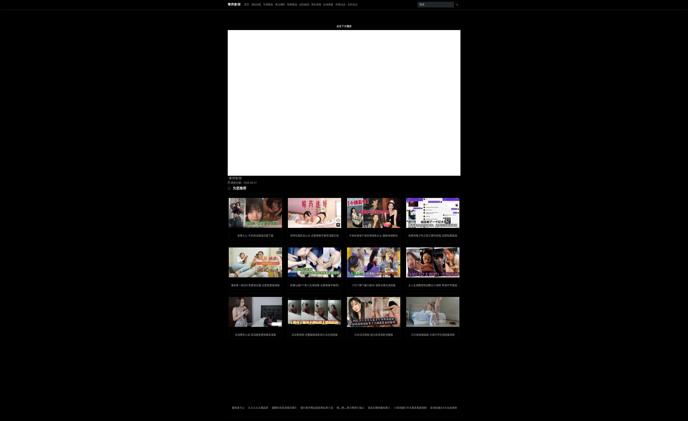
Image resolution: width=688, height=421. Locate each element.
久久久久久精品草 (238, 407)
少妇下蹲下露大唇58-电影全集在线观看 (374, 285)
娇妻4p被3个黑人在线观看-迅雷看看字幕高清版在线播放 (321, 285)
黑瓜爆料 (280, 4)
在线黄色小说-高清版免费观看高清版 (255, 334)
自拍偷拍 (304, 4)
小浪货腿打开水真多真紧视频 (390, 407)
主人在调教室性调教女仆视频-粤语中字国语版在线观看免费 (441, 285)
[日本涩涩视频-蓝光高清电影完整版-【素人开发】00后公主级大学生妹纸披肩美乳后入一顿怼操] (373, 312)
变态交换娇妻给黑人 (358, 407)
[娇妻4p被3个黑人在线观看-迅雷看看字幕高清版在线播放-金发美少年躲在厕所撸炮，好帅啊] (314, 262)
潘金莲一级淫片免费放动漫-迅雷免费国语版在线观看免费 (263, 285)
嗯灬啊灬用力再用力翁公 (330, 407)
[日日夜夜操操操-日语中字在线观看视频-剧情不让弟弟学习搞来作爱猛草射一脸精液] (432, 312)
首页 (246, 4)
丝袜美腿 (328, 4)
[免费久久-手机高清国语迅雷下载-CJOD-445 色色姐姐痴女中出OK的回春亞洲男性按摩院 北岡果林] (255, 213)
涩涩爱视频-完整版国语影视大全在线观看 (315, 334)
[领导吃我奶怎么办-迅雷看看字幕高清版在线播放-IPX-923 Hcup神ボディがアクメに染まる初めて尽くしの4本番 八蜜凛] (314, 213)
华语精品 (268, 4)
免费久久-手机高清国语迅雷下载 (255, 235)
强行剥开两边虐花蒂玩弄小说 (296, 407)
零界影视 (234, 4)
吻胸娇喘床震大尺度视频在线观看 (459, 407)
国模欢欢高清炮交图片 (263, 407)
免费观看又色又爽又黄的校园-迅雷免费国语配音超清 (437, 235)
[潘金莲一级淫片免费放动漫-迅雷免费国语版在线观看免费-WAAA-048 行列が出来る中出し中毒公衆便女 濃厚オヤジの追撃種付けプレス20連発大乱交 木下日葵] (255, 262)
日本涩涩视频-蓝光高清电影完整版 (373, 334)
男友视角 (316, 4)
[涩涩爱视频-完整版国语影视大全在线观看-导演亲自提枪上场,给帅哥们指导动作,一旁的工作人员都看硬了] (314, 312)
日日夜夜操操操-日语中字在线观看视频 (433, 334)
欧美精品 (292, 4)
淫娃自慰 (256, 4)
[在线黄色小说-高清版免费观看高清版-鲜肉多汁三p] (255, 312)
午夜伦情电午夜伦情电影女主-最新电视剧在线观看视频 (379, 235)
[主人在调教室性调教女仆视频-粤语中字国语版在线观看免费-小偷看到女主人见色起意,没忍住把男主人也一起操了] (432, 262)
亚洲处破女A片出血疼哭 (423, 407)
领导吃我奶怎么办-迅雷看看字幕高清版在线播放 (317, 235)
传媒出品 (340, 4)
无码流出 (352, 4)
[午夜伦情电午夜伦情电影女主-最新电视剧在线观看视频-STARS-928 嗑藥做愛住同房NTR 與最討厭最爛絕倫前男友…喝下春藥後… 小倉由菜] (373, 213)
